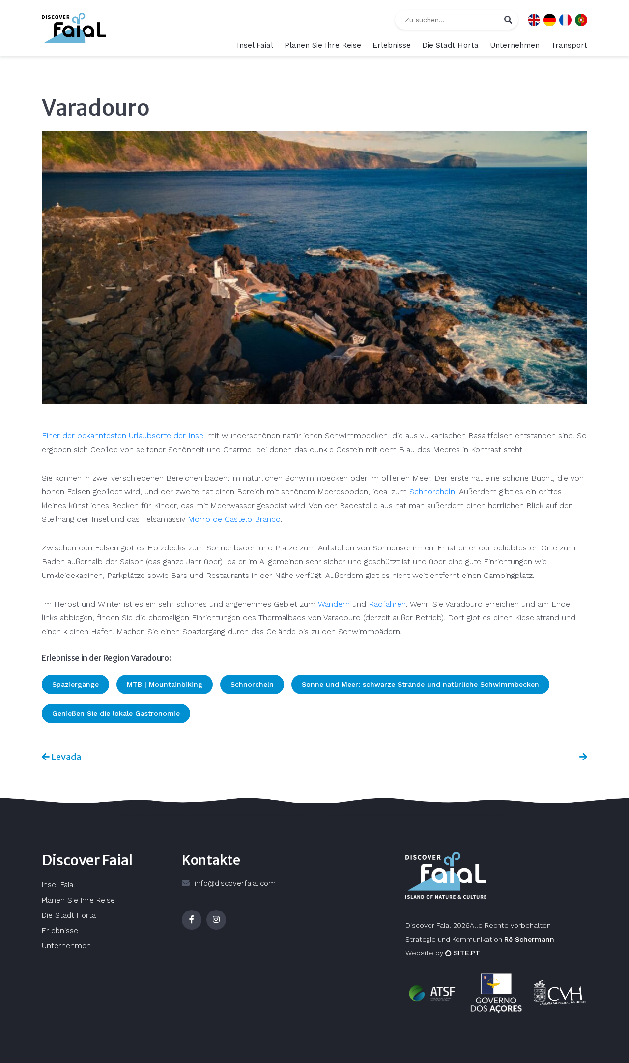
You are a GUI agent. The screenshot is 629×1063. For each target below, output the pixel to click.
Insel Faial (255, 45)
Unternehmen (515, 45)
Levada (65, 756)
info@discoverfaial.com (235, 883)
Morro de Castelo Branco (234, 519)
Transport (569, 45)
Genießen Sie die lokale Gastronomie (116, 713)
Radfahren (387, 603)
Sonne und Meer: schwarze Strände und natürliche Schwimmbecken (420, 684)
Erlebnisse (391, 45)
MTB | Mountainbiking (164, 684)
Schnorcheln (432, 491)
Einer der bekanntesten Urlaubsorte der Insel (124, 435)
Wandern (334, 603)
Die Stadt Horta (450, 45)
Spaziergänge (75, 684)
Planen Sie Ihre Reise (323, 45)
